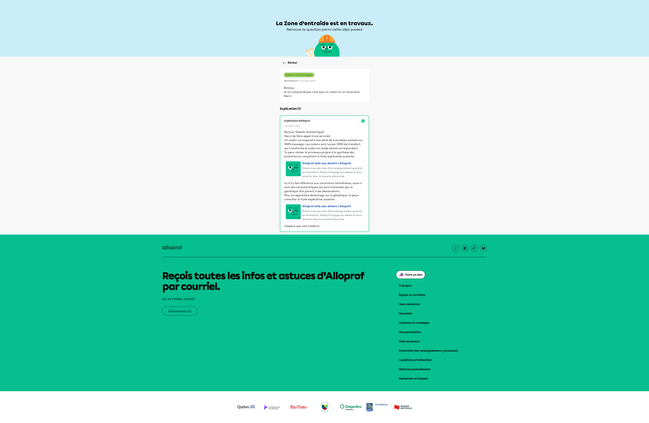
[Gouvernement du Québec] (246, 407)
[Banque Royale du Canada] (377, 407)
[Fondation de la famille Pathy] (272, 407)
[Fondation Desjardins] (350, 407)
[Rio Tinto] (298, 407)
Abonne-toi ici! (179, 311)
